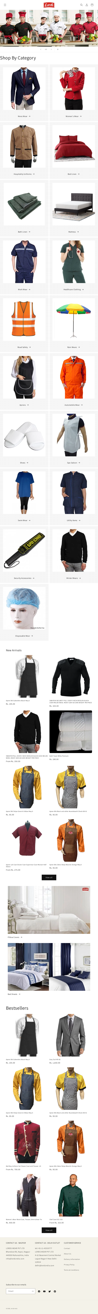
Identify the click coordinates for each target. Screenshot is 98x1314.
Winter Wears (72, 578)
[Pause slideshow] (57, 49)
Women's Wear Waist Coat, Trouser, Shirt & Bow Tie (24, 1219)
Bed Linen (72, 174)
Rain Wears (72, 347)
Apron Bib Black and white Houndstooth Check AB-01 (68, 811)
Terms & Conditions (71, 1270)
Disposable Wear (22, 636)
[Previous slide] (40, 49)
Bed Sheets (12, 994)
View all (49, 877)
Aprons (23, 405)
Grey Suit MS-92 (54, 1059)
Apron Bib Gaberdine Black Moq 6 (18, 701)
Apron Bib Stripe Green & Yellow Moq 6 (19, 811)
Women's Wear (72, 116)
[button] (5, 5)
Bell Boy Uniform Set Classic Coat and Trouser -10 (23, 1166)
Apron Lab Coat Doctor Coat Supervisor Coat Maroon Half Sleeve (26, 866)
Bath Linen (22, 232)
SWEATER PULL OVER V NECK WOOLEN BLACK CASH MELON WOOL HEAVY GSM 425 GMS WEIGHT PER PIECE (27, 757)
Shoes (22, 462)
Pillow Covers (13, 937)
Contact (67, 1248)
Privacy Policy (69, 1265)
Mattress (72, 232)
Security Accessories (22, 578)
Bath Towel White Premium (58, 756)
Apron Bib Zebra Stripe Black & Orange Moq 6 (65, 865)
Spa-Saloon (72, 462)
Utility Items (72, 520)
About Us (67, 1254)
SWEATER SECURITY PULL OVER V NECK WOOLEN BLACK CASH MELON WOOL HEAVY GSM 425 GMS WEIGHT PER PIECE (70, 702)
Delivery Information (72, 1259)
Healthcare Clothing (72, 289)
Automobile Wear (72, 405)
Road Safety (23, 347)
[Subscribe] (32, 1291)
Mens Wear (22, 116)
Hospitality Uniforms (23, 174)
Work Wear (22, 289)
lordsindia (14, 1308)
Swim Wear (22, 520)
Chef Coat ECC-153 (55, 1219)
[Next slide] (51, 49)
